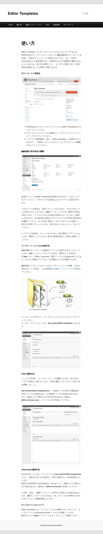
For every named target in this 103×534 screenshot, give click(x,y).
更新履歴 (56, 24)
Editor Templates (23, 13)
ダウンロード (68, 24)
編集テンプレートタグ (34, 24)
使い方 (19, 24)
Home (11, 24)
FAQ (47, 24)
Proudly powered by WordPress (51, 525)
